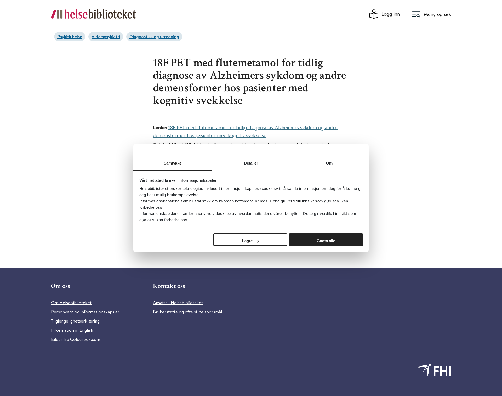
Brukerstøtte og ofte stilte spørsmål (187, 312)
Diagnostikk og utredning (154, 36)
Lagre (247, 241)
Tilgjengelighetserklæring (75, 321)
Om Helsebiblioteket (71, 302)
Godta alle (326, 241)
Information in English (72, 330)
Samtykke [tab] (173, 163)
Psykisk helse (69, 36)
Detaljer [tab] (251, 163)
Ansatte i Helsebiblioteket (178, 302)
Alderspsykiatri (106, 36)
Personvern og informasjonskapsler (85, 312)
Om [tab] (329, 163)
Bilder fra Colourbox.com (75, 339)
